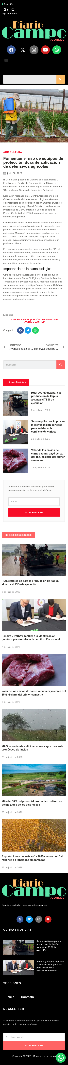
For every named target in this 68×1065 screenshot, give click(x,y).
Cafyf (15, 319)
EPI (43, 321)
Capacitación (31, 319)
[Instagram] (34, 49)
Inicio (10, 997)
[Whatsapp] (56, 49)
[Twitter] (29, 919)
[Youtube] (45, 49)
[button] (6, 60)
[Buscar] (60, 79)
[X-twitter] (22, 49)
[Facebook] (11, 49)
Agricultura (12, 152)
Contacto (27, 997)
